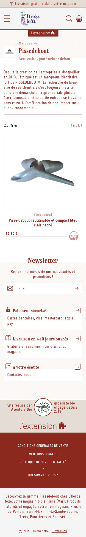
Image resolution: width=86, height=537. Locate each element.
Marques (25, 43)
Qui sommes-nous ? (43, 474)
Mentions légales (43, 453)
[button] (7, 18)
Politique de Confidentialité (42, 462)
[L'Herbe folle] (30, 18)
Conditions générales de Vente (43, 445)
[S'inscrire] (73, 288)
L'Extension (59, 531)
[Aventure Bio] (43, 407)
